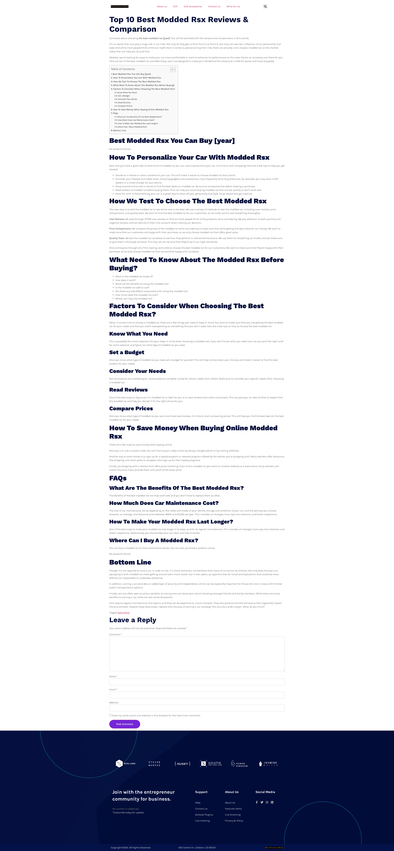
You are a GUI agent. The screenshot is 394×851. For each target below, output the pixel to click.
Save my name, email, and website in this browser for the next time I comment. (156, 715)
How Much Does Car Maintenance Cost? (136, 120)
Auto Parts (123, 612)
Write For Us (233, 6)
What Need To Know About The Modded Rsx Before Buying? (144, 85)
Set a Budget (124, 96)
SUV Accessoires (193, 6)
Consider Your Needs (127, 99)
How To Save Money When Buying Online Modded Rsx (141, 109)
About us (162, 6)
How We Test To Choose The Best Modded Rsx (137, 81)
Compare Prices (125, 106)
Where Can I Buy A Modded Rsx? (132, 127)
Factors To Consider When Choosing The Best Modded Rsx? (144, 89)
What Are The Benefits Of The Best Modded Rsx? (139, 117)
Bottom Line (119, 130)
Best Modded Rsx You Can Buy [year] (132, 74)
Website (113, 702)
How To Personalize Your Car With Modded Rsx (137, 77)
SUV (175, 6)
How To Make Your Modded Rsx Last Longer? (138, 123)
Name (113, 676)
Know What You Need (127, 92)
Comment (115, 634)
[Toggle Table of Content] (171, 69)
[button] (265, 6)
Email (113, 689)
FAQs (115, 113)
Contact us (214, 6)
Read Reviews (124, 102)
